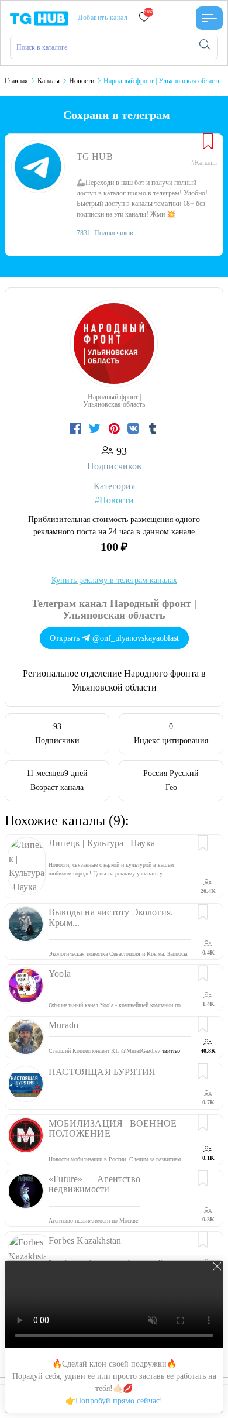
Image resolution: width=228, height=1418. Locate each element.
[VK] (134, 429)
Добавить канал (102, 17)
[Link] (209, 18)
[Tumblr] (152, 429)
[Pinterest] (115, 429)
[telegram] (39, 17)
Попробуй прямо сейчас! (119, 1400)
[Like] (208, 142)
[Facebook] (77, 429)
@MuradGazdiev (140, 1051)
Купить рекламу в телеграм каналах (114, 580)
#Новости (114, 500)
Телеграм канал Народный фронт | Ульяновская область (114, 609)
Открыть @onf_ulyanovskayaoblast (114, 638)
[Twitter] (96, 429)
